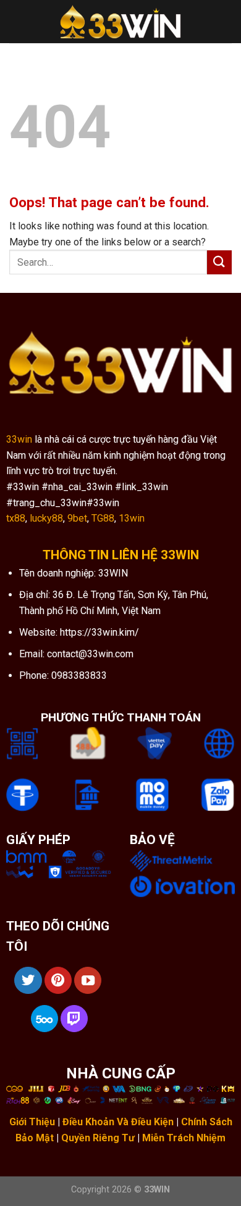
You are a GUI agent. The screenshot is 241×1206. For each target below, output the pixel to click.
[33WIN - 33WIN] (120, 21)
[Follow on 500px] (44, 1018)
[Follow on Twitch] (74, 1018)
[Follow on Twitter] (27, 980)
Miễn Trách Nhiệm (184, 1138)
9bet (77, 518)
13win (132, 518)
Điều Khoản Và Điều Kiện (118, 1122)
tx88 (15, 518)
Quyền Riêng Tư (98, 1138)
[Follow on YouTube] (87, 980)
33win (19, 439)
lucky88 (46, 518)
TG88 (102, 518)
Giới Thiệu (32, 1122)
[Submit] (219, 262)
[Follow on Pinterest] (58, 980)
